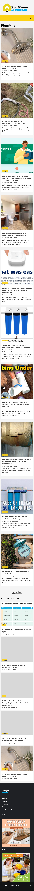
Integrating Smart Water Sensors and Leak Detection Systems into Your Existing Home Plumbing (17, 290)
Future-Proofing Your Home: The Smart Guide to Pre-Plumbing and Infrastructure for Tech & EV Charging (16, 178)
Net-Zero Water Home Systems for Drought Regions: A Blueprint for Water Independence (15, 703)
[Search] (31, 18)
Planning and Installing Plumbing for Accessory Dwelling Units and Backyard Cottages (15, 404)
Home (3, 696)
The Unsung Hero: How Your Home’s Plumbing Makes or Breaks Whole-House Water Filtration (16, 347)
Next (20, 592)
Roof (3, 624)
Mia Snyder (14, 70)
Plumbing (4, 61)
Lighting (4, 733)
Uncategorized (7, 810)
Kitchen (4, 660)
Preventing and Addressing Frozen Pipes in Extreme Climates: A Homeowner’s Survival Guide (16, 462)
